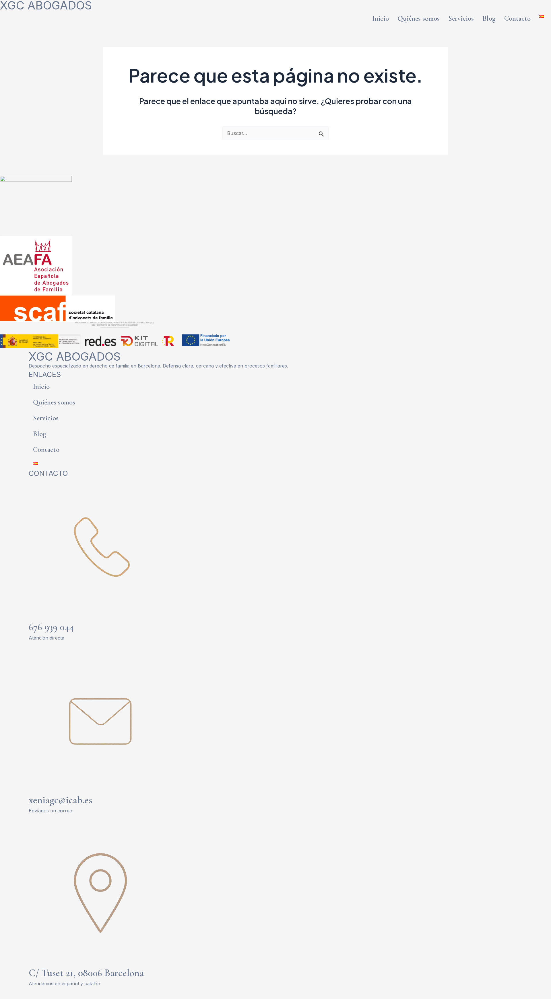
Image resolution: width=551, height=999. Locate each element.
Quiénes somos (418, 18)
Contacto (517, 18)
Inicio (380, 18)
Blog (489, 18)
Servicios (461, 18)
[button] (543, 16)
